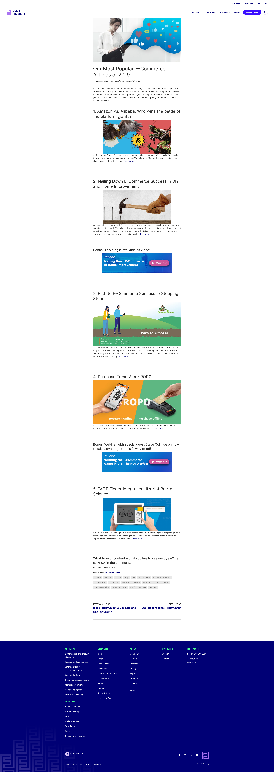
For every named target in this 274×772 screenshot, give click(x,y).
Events (101, 688)
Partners (134, 664)
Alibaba (97, 577)
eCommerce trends (161, 577)
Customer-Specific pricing (77, 680)
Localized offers (72, 675)
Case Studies (103, 664)
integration (148, 582)
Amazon (108, 577)
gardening (113, 582)
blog (126, 577)
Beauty (68, 731)
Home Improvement (131, 582)
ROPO (132, 587)
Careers (133, 659)
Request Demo (252, 12)
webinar (153, 587)
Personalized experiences (76, 662)
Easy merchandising (74, 695)
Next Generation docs (108, 673)
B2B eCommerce (72, 706)
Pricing (133, 668)
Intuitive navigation (73, 690)
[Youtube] (198, 755)
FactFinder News (112, 572)
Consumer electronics (75, 736)
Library (101, 659)
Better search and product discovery (77, 655)
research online (119, 587)
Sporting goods (72, 726)
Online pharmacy (72, 721)
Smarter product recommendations (73, 668)
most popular (163, 582)
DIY (133, 577)
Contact (166, 659)
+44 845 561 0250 (197, 654)
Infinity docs (103, 678)
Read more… (129, 161)
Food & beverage (72, 711)
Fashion (68, 716)
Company (134, 654)
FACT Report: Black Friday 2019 (161, 607)
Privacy (206, 764)
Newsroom (103, 668)
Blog (100, 654)
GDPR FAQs (135, 683)
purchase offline (101, 587)
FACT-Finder (100, 582)
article (118, 577)
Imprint (199, 764)
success (142, 587)
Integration (135, 678)
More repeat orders (74, 685)
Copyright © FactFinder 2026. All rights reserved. (84, 764)
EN (266, 4)
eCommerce (144, 577)
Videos (101, 683)
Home (132, 691)
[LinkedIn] (192, 755)
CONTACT (236, 4)
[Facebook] (181, 755)
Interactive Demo (105, 698)
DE (259, 4)
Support (249, 4)
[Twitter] (186, 755)
